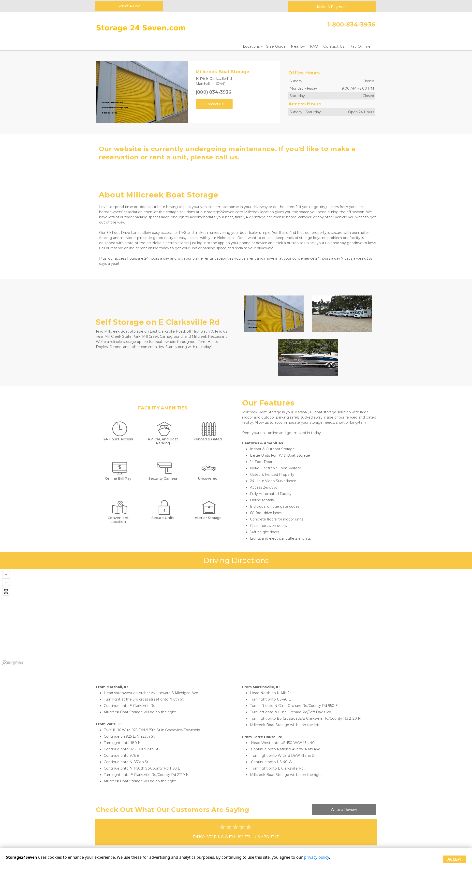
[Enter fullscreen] (6, 591)
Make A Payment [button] (332, 7)
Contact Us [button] (214, 104)
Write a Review (344, 809)
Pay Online (360, 46)
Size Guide (276, 46)
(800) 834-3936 (213, 92)
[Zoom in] (6, 574)
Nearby (298, 46)
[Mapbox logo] (12, 663)
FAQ (314, 46)
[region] (236, 618)
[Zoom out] (6, 582)
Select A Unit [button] (129, 6)
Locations (251, 46)
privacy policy (316, 857)
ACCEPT (454, 859)
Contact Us (334, 46)
